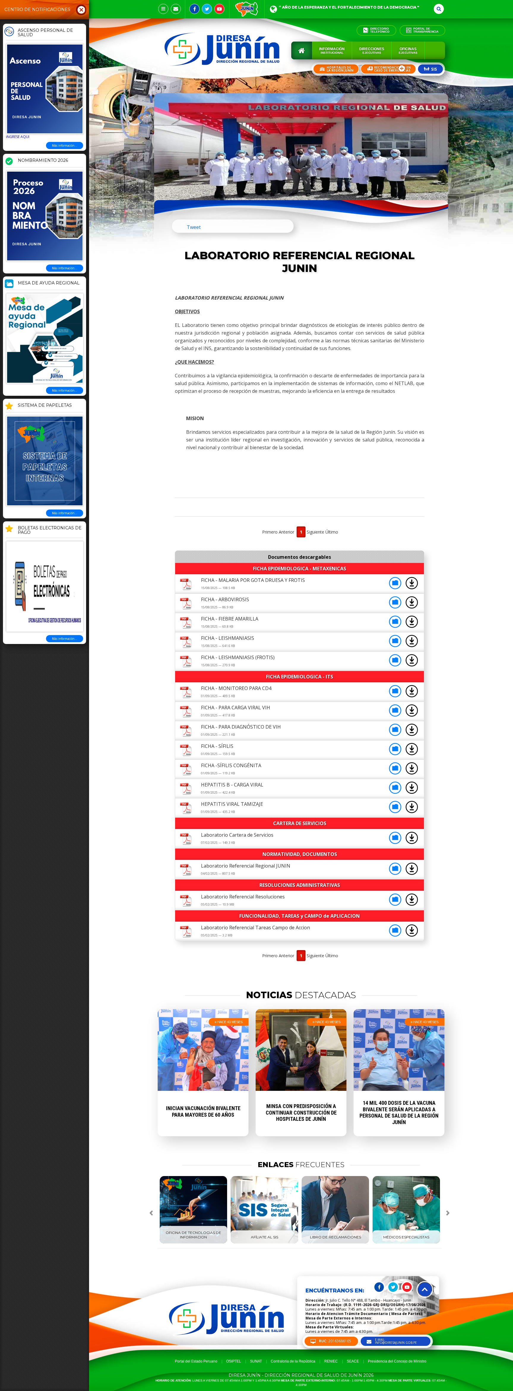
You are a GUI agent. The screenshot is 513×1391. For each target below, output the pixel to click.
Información (332, 50)
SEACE (353, 1361)
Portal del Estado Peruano (196, 1361)
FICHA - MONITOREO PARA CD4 (236, 688)
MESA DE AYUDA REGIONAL (49, 283)
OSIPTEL (233, 1361)
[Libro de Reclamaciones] (335, 1242)
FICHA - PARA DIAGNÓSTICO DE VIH (241, 727)
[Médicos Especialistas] (406, 1242)
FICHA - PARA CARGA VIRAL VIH (235, 707)
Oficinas (408, 50)
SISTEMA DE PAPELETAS (45, 405)
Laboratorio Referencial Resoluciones (243, 896)
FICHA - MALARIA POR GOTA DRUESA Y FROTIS (253, 580)
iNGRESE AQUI (17, 136)
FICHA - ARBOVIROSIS (225, 599)
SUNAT (256, 1361)
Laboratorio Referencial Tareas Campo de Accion (255, 927)
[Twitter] (207, 9)
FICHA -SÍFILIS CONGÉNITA (231, 765)
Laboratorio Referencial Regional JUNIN (245, 866)
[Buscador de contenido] (439, 9)
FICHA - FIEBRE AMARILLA (229, 618)
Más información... (64, 145)
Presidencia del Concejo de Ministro (397, 1361)
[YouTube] (219, 9)
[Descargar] (411, 587)
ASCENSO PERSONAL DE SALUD (45, 32)
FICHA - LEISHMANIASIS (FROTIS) (238, 657)
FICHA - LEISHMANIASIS (227, 638)
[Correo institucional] (176, 9)
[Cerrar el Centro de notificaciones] (81, 9)
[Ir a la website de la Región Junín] (247, 9)
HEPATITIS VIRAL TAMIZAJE (232, 804)
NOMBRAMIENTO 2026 (43, 160)
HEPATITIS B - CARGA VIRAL (232, 784)
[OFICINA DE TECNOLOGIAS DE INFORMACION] (193, 1242)
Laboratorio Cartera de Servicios (237, 835)
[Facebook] (194, 9)
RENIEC (331, 1361)
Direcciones (371, 50)
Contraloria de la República (293, 1361)
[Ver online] (395, 587)
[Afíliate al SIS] (264, 1242)
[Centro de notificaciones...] (163, 9)
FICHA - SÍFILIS (217, 746)
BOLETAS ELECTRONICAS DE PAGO (50, 530)
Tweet (194, 227)
